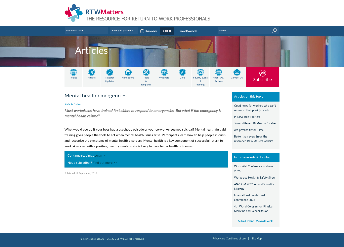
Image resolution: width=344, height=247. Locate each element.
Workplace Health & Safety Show (254, 177)
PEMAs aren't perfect (247, 116)
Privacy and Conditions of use (229, 238)
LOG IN (167, 30)
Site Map (257, 238)
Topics (73, 78)
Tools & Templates (146, 81)
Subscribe (262, 79)
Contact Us (237, 78)
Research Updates (109, 79)
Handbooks (128, 78)
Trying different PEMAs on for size (255, 123)
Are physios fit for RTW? (249, 130)
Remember (151, 31)
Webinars (164, 78)
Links (182, 78)
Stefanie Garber (72, 104)
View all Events (264, 221)
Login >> (101, 155)
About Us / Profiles (218, 79)
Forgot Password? (188, 31)
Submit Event (246, 221)
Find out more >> (105, 162)
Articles (92, 78)
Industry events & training (200, 81)
